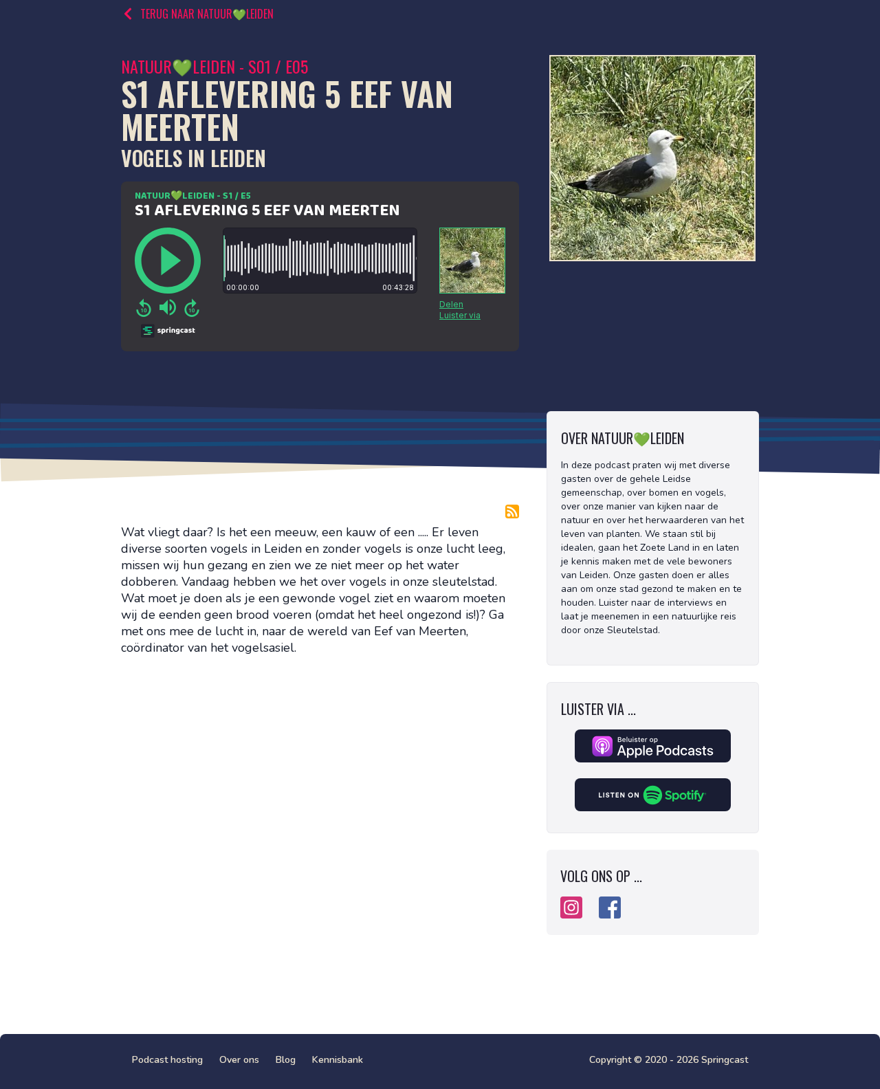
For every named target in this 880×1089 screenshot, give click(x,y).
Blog (286, 1059)
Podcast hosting (167, 1059)
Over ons (239, 1059)
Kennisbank (337, 1059)
